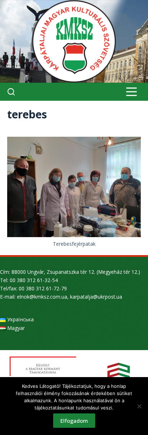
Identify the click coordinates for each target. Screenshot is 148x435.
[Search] (11, 91)
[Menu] (131, 92)
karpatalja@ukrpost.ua (96, 296)
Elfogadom (74, 420)
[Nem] (139, 406)
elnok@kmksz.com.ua (42, 296)
